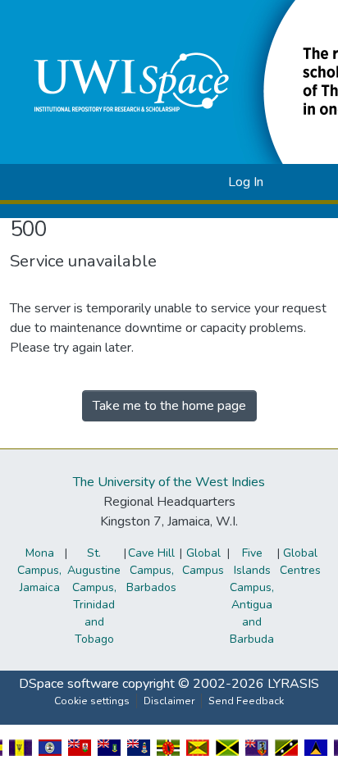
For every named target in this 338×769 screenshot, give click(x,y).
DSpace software (69, 684)
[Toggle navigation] (303, 182)
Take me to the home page (169, 406)
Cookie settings (92, 701)
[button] (189, 182)
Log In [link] (245, 182)
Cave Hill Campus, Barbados (151, 570)
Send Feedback (246, 701)
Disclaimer (169, 701)
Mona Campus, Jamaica (39, 570)
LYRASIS (293, 684)
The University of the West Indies (169, 482)
